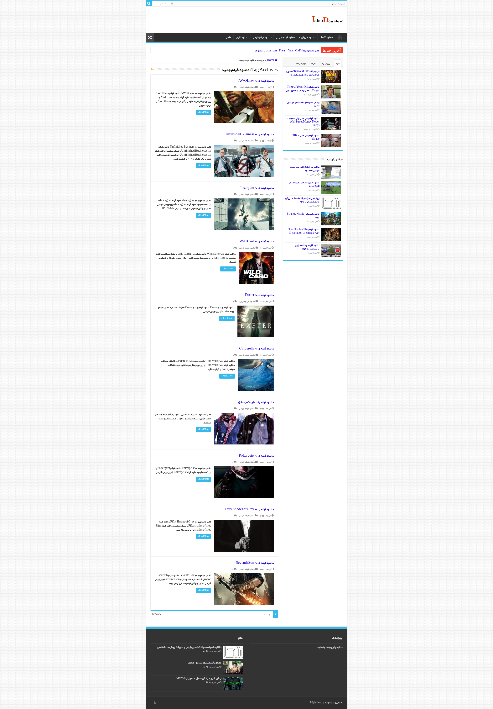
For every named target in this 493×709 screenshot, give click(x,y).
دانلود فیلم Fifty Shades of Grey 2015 (249, 509)
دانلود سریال (308, 37)
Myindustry (317, 702)
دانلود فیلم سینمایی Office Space (305, 137)
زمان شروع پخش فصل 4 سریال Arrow (198, 678)
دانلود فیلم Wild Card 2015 (257, 241)
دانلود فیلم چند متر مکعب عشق (256, 402)
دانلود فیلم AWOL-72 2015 (256, 81)
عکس (228, 37)
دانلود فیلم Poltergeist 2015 (256, 456)
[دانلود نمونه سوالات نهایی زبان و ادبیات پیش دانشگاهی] (233, 652)
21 (204, 651)
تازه (338, 63)
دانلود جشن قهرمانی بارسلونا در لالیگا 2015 (304, 184)
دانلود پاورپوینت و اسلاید (330, 647)
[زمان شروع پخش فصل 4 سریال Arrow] (233, 683)
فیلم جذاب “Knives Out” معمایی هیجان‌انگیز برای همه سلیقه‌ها (302, 73)
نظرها (313, 63)
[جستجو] (149, 3)
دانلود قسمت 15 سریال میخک (204, 663)
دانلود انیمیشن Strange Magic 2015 (303, 216)
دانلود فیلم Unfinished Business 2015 (249, 134)
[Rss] (171, 3)
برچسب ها (301, 63)
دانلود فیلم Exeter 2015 (259, 295)
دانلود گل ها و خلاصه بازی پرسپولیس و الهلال (307, 247)
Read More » (203, 112)
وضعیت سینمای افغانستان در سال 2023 (303, 104)
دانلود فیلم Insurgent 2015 (257, 188)
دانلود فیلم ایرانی (285, 37)
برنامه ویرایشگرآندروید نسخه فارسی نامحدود (304, 169)
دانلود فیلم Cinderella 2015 (256, 349)
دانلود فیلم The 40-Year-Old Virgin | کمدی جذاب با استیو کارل (286, 50)
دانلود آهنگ (326, 37)
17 (204, 667)
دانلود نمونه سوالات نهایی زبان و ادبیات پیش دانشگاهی (189, 647)
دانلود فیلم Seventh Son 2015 (255, 563)
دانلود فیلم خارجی (262, 37)
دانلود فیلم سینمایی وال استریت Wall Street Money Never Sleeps (303, 122)
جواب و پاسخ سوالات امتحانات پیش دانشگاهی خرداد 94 (302, 200)
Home (271, 60)
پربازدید (326, 63)
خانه (340, 37)
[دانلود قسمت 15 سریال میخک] (233, 667)
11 (204, 683)
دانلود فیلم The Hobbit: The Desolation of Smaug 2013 (303, 231)
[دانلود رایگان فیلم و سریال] (327, 19)
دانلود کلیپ (242, 37)
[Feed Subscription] (152, 69)
